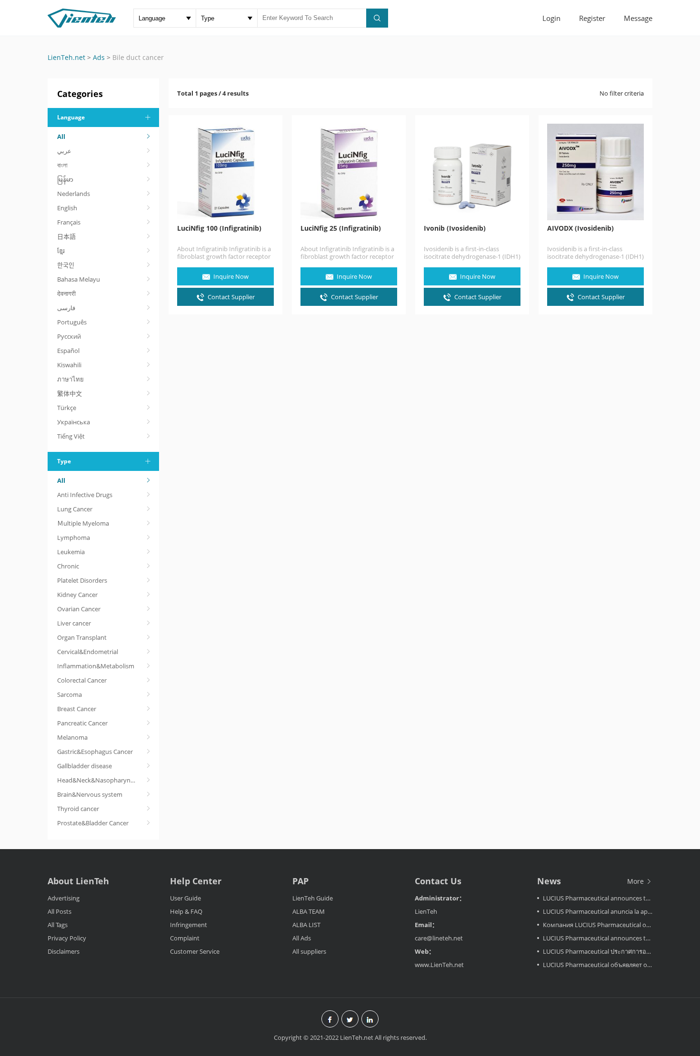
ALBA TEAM (308, 911)
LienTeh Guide (312, 898)
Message (638, 18)
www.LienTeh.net (439, 964)
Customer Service (195, 951)
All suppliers (309, 951)
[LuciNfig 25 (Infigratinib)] (348, 172)
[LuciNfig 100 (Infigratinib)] (225, 172)
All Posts (59, 911)
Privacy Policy (67, 938)
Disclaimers (64, 951)
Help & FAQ (186, 911)
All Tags (58, 924)
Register (592, 18)
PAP (300, 881)
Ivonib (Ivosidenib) (455, 228)
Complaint (185, 938)
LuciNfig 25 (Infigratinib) (340, 228)
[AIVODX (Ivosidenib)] (595, 172)
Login (551, 18)
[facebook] (330, 1020)
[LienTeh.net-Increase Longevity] (82, 19)
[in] (370, 1020)
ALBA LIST (306, 924)
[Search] (377, 18)
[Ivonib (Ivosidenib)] (472, 172)
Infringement (188, 924)
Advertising (64, 898)
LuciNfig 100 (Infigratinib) (219, 228)
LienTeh (426, 911)
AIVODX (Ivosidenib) (580, 228)
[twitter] (350, 1020)
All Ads (301, 938)
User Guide (185, 898)
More (636, 881)
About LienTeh (78, 881)
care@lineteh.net (439, 938)
